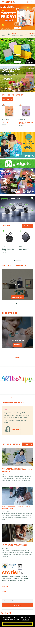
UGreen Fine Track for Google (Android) (24, 249)
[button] (27, 2)
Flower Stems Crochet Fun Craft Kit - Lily (8, 121)
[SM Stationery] (10, 2)
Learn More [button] (25, 619)
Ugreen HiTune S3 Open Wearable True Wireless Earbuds (8, 249)
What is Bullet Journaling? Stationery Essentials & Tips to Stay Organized (17, 470)
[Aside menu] (3, 2)
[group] (9, 114)
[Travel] (17, 284)
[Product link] (9, 114)
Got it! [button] (17, 624)
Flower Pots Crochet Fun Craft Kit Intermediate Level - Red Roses (26, 122)
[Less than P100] (17, 332)
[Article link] (17, 457)
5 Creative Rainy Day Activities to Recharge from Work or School (15, 545)
